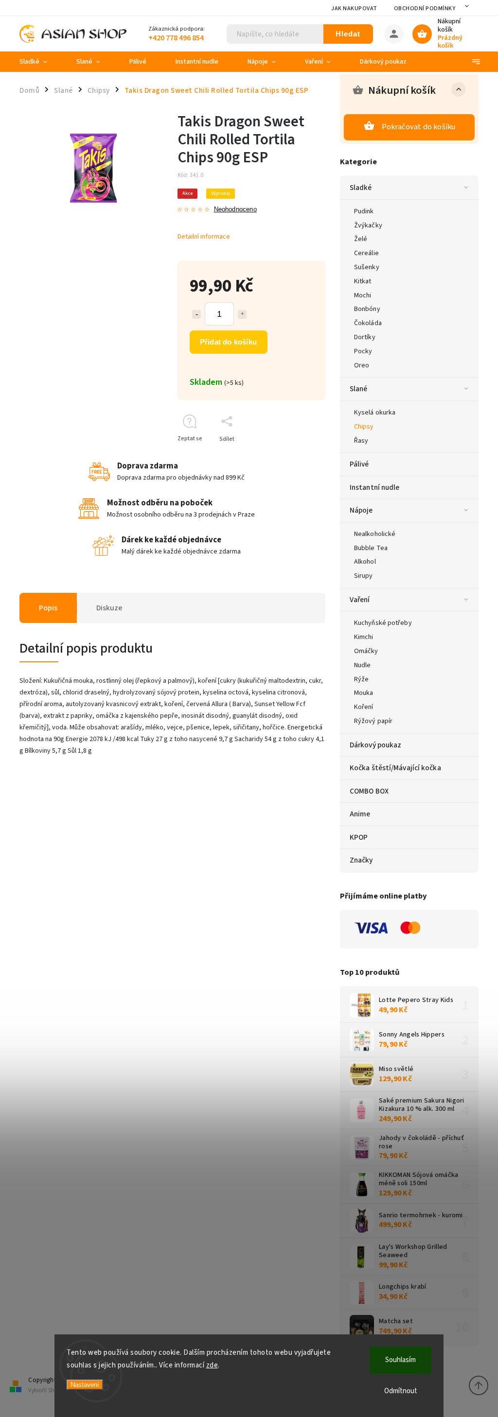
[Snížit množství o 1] (196, 314)
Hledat (348, 34)
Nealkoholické (374, 534)
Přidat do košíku (228, 342)
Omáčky (366, 651)
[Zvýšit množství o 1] (242, 314)
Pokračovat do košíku (419, 126)
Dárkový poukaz (375, 745)
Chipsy (364, 427)
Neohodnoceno (235, 210)
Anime (360, 814)
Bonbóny (367, 309)
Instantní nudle (375, 487)
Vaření (360, 599)
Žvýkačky (368, 225)
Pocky (363, 351)
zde (212, 1365)
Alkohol (365, 562)
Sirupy (363, 576)
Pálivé (359, 464)
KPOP (359, 837)
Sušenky (366, 267)
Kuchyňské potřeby (383, 623)
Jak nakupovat (354, 8)
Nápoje (361, 510)
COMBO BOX (369, 791)
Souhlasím (400, 1360)
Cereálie (366, 253)
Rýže (361, 679)
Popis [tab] (48, 608)
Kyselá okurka (374, 412)
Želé (360, 239)
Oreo (361, 365)
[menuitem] (40, 62)
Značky (361, 860)
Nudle (362, 665)
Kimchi (364, 637)
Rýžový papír (373, 721)
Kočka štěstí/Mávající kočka (395, 767)
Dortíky (364, 337)
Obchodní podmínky (425, 8)
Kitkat (363, 281)
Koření (364, 707)
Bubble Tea (371, 548)
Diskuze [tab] (109, 608)
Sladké (361, 187)
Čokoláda (368, 323)
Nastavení (85, 1384)
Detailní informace (204, 237)
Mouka (364, 693)
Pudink (364, 211)
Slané (359, 388)
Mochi (363, 295)
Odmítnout (400, 1391)
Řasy (361, 441)
